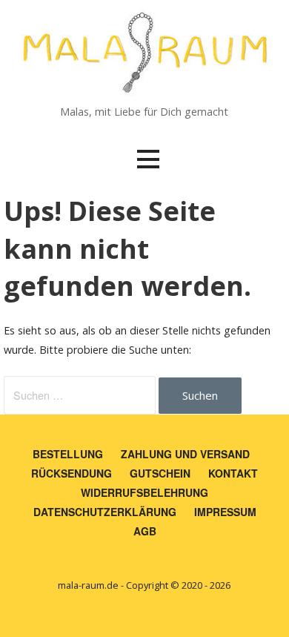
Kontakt (233, 473)
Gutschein (160, 473)
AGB (144, 531)
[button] (148, 159)
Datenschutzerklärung (104, 511)
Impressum (225, 511)
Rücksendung (71, 473)
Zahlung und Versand (185, 453)
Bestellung (68, 453)
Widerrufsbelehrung (144, 492)
